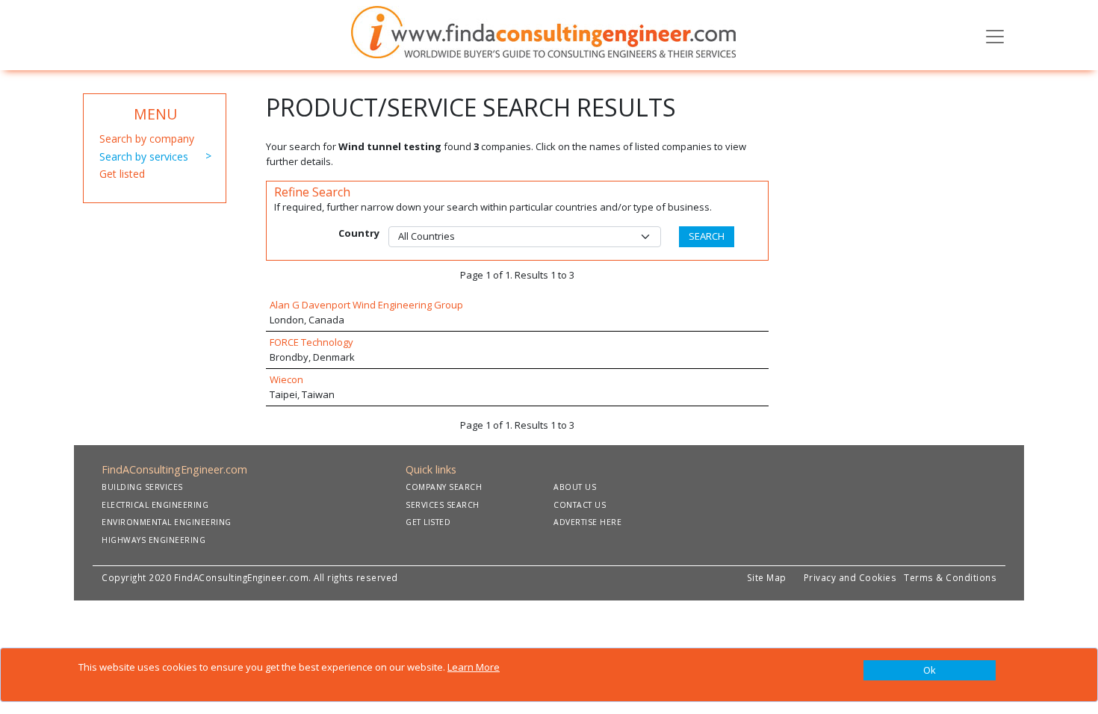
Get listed (122, 174)
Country (358, 233)
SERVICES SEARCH (443, 505)
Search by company (146, 138)
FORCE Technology (311, 342)
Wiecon (286, 379)
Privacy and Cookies (853, 577)
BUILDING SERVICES (142, 487)
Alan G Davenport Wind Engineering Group (366, 304)
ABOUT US (574, 487)
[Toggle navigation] (995, 35)
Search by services (143, 156)
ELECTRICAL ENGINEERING (155, 505)
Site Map (767, 577)
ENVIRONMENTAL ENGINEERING (167, 522)
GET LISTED (428, 522)
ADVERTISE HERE (587, 522)
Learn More (473, 667)
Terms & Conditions (950, 577)
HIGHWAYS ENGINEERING (153, 540)
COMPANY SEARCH (444, 487)
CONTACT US (579, 505)
